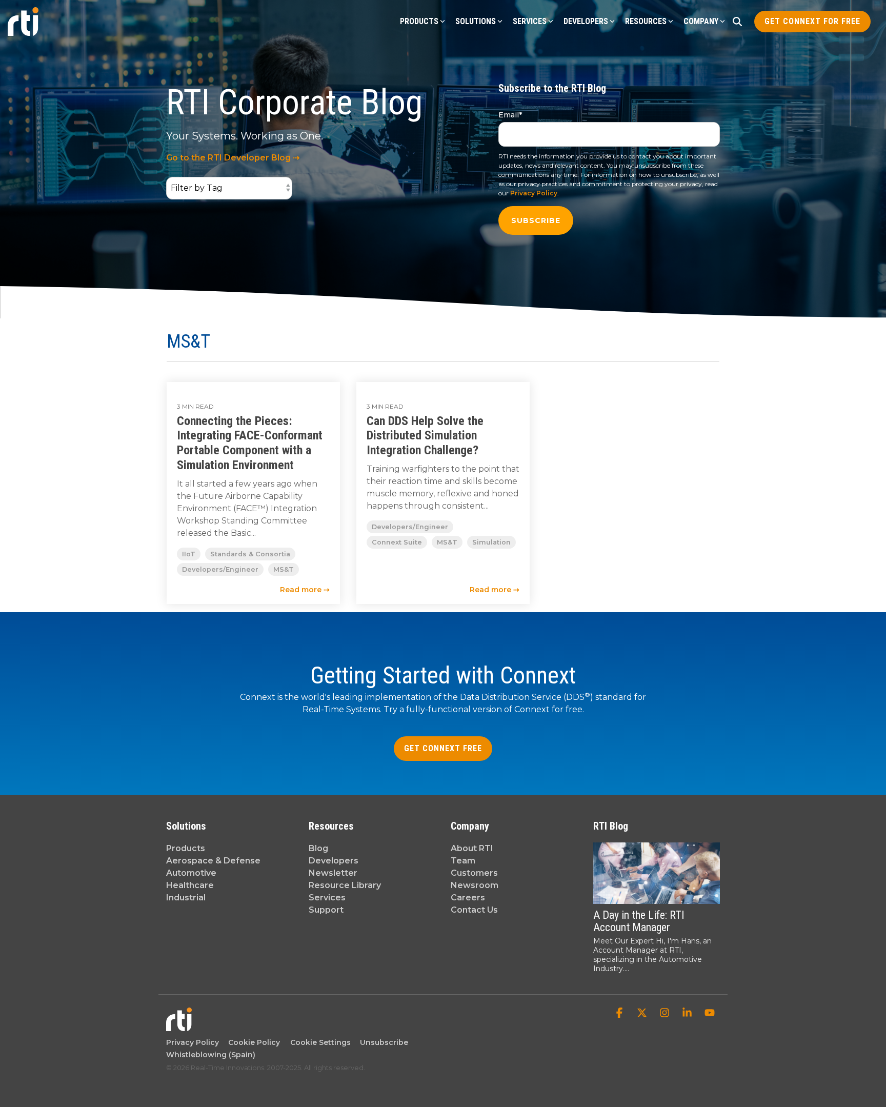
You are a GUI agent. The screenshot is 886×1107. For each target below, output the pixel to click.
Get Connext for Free (812, 21)
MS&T (283, 569)
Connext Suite (397, 542)
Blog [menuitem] (318, 848)
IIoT (188, 554)
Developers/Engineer (220, 569)
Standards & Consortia (250, 554)
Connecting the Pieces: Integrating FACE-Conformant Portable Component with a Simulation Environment (250, 443)
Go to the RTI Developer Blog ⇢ (232, 158)
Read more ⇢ (305, 590)
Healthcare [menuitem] (190, 885)
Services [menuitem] (327, 897)
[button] (620, 1014)
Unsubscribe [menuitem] (382, 1042)
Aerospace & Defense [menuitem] (213, 861)
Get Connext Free (443, 748)
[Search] (737, 21)
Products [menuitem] (185, 848)
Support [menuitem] (326, 910)
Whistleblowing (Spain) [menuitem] (210, 1054)
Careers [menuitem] (468, 897)
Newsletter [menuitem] (333, 873)
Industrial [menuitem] (186, 897)
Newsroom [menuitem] (474, 885)
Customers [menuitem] (474, 873)
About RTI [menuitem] (472, 848)
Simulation (491, 542)
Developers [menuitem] (333, 861)
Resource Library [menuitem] (345, 885)
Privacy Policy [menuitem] (192, 1042)
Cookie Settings (320, 1042)
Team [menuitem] (463, 861)
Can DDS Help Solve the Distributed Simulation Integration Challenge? (425, 436)
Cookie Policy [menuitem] (252, 1042)
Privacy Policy (533, 193)
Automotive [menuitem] (191, 873)
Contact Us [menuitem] (474, 910)
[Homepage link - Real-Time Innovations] (179, 1026)
